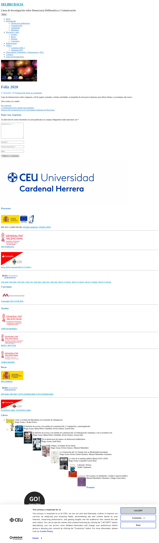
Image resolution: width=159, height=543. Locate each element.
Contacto (9, 54)
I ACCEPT (138, 511)
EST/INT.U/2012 (8, 410)
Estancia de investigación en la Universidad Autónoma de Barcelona (28, 110)
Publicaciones (11, 43)
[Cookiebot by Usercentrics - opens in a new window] (16, 538)
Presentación (11, 21)
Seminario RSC (17, 50)
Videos (8, 46)
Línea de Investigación (15, 57)
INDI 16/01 (37, 282)
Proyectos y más (12, 32)
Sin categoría (6, 105)
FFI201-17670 (45, 227)
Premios (14, 39)
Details (36, 538)
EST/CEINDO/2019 (44, 394)
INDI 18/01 (21, 282)
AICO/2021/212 (7, 247)
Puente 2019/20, (6, 267)
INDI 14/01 (53, 282)
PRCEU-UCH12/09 (105, 282)
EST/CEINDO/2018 (26, 394)
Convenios (15, 41)
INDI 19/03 (12, 282)
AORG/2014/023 (8, 362)
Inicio (8, 19)
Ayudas (14, 34)
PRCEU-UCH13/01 (64, 282)
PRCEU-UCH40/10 (91, 282)
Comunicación (16, 26)
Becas (13, 37)
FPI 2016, (5, 394)
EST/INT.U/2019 (23, 410)
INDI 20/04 (4, 282)
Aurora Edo (20, 93)
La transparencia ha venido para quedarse (17, 108)
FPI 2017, (14, 394)
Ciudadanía (15, 28)
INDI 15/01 (45, 282)
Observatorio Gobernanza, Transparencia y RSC (25, 52)
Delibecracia (12, 4)
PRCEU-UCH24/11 (78, 282)
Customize (136, 518)
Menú (4, 14)
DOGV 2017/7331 (8, 345)
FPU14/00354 (6, 381)
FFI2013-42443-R (30, 227)
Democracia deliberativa (20, 23)
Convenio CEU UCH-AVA (12, 301)
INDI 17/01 (29, 282)
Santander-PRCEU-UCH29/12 (21, 267)
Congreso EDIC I (18, 48)
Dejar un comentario (34, 93)
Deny (138, 525)
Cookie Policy (46, 531)
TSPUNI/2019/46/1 (9, 329)
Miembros (15, 30)
